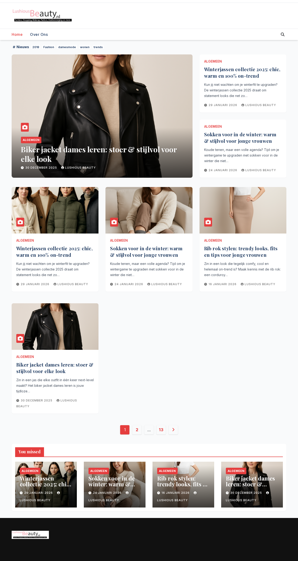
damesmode (67, 47)
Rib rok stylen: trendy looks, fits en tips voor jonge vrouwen (241, 251)
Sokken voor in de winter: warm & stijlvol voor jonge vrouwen (240, 137)
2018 (35, 47)
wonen (84, 47)
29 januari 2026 (223, 105)
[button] (282, 34)
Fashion (48, 47)
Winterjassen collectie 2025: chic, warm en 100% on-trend (242, 72)
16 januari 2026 (223, 284)
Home (17, 34)
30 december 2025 (41, 167)
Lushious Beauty (80, 167)
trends (98, 47)
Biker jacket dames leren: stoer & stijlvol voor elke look (98, 154)
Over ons (39, 34)
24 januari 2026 (223, 170)
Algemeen (31, 140)
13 (161, 429)
